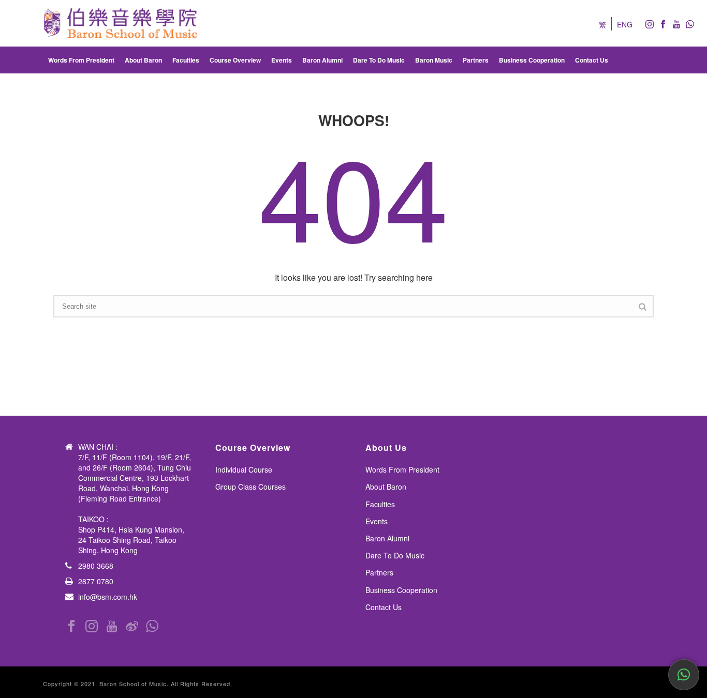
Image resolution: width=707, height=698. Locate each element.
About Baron (143, 60)
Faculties (185, 60)
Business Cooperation (532, 60)
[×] (683, 674)
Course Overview (235, 60)
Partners (476, 60)
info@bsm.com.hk (107, 596)
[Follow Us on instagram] (91, 626)
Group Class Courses (250, 486)
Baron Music (433, 60)
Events (281, 60)
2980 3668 (95, 565)
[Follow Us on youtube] (112, 626)
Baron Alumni (322, 60)
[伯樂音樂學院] (120, 23)
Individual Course (243, 469)
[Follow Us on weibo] (132, 626)
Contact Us (591, 60)
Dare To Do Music (379, 60)
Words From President (81, 60)
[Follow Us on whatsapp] (152, 626)
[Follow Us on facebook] (71, 626)
